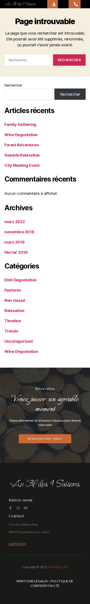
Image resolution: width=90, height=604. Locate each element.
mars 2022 (14, 221)
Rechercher (13, 85)
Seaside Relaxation (22, 155)
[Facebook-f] (10, 508)
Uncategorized (18, 341)
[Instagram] (18, 508)
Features (12, 290)
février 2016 (16, 252)
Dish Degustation (20, 280)
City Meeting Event (22, 165)
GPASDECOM (58, 567)
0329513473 (17, 544)
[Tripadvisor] (25, 508)
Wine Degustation (21, 134)
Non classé (14, 300)
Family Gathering (20, 124)
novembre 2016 (19, 232)
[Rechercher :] (27, 60)
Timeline (12, 321)
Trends (11, 331)
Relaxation (14, 310)
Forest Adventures (21, 145)
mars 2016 (14, 242)
